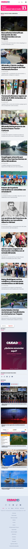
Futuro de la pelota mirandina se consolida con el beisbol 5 (13, 190)
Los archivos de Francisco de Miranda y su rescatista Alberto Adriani (14, 220)
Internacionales (14, 517)
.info (3, 508)
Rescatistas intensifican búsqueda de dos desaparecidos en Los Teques (12, 36)
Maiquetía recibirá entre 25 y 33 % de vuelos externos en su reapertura (14, 467)
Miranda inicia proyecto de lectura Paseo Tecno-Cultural (13, 128)
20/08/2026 (5, 71)
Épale (12, 508)
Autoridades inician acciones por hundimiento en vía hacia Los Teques (13, 312)
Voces (14, 522)
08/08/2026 (5, 255)
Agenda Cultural (14, 543)
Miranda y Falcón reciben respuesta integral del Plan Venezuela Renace (13, 67)
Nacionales (14, 515)
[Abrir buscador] (22, 2)
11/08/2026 (5, 132)
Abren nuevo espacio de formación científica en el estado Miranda (12, 251)
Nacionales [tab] (15, 384)
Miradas (14, 536)
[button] (14, 351)
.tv (6, 508)
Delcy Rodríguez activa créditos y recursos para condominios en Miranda (12, 281)
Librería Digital (14, 532)
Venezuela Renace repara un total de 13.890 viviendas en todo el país (14, 98)
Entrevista (14, 541)
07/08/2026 (5, 285)
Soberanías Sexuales (14, 546)
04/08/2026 (5, 316)
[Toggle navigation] (25, 2)
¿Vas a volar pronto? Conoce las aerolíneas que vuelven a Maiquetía (14, 404)
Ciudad (14, 539)
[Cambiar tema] (19, 2)
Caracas (14, 513)
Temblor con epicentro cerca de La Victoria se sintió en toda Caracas (13, 446)
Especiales (14, 529)
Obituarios (14, 534)
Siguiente (10, 325)
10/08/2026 (5, 163)
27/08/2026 (5, 41)
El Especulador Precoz (14, 527)
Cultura (14, 520)
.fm (9, 508)
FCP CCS (17, 508)
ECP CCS (22, 508)
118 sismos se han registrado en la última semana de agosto (13, 425)
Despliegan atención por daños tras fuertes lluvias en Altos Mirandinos (14, 159)
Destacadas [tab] (6, 384)
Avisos (14, 525)
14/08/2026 (5, 102)
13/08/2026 (5, 194)
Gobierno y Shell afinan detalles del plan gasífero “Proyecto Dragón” (12, 489)
